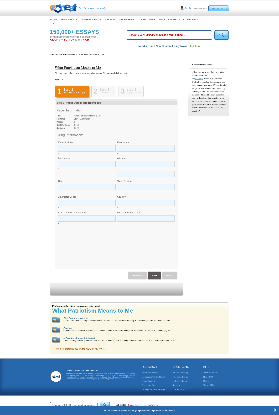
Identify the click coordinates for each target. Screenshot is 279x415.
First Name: (123, 142)
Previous (137, 275)
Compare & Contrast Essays (154, 376)
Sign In (188, 8)
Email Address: (66, 142)
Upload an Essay (180, 380)
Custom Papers (179, 389)
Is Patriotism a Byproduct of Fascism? (79, 337)
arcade (110, 19)
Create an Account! (219, 8)
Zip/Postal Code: (67, 196)
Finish (169, 275)
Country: (121, 196)
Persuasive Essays (149, 385)
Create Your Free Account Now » (143, 404)
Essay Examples (149, 380)
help (162, 19)
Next (154, 275)
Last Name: (64, 158)
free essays (69, 19)
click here (195, 46)
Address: (122, 158)
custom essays (91, 19)
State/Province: (125, 181)
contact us (176, 19)
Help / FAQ (208, 376)
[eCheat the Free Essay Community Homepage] (78, 8)
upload (192, 19)
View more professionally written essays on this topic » (80, 348)
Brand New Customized (201, 101)
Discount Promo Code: (129, 212)
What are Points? (210, 372)
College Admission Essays (153, 389)
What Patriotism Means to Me (75, 317)
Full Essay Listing (180, 372)
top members (146, 19)
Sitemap (176, 385)
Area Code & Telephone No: (73, 212)
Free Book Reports (150, 372)
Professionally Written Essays (62, 54)
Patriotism (67, 327)
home (53, 19)
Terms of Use (208, 385)
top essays (126, 19)
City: (60, 181)
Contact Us (208, 380)
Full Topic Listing (180, 376)
